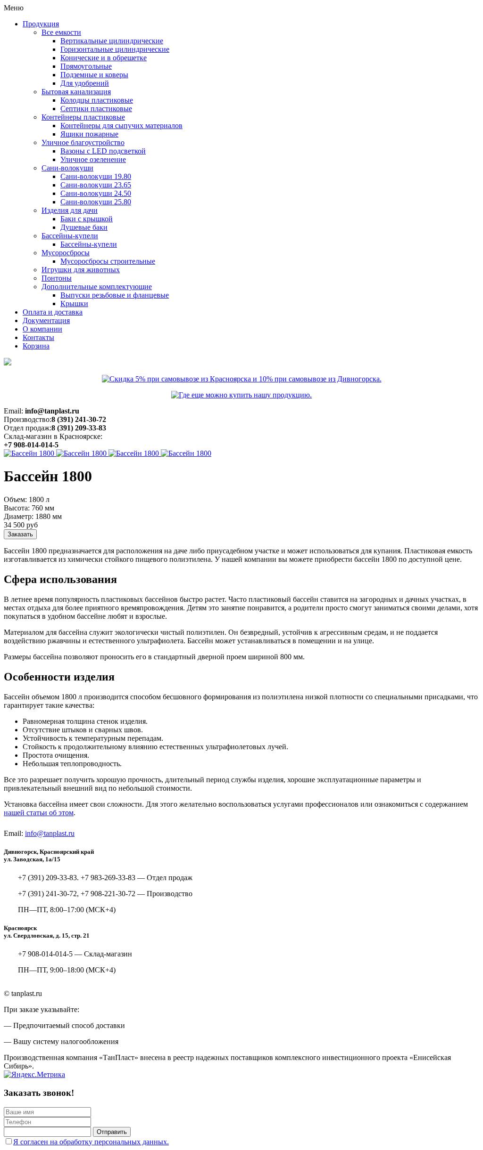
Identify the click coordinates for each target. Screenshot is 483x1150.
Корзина (36, 346)
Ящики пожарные (89, 134)
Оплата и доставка (53, 312)
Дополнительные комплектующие (97, 287)
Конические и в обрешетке (103, 58)
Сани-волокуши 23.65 (95, 185)
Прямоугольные (86, 66)
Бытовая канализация (76, 92)
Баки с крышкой (86, 219)
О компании (42, 329)
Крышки (74, 304)
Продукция (41, 24)
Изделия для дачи (70, 210)
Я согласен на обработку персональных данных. (91, 1142)
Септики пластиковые (96, 109)
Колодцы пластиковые (96, 100)
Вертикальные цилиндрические (111, 41)
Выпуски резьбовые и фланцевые (114, 295)
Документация (46, 320)
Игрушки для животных (81, 270)
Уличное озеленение (93, 159)
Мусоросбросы (66, 253)
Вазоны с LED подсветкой (103, 151)
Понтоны (57, 278)
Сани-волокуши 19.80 (95, 176)
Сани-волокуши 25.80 (95, 202)
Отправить (112, 1131)
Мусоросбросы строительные (107, 261)
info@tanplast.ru (50, 833)
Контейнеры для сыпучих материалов (121, 125)
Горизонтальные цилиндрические (114, 49)
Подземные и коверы (94, 75)
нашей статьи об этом (39, 813)
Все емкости (61, 32)
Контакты (38, 337)
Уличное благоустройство (83, 142)
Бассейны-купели (70, 236)
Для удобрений (84, 83)
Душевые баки (84, 227)
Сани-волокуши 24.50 (95, 193)
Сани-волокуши (67, 168)
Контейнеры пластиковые (83, 117)
